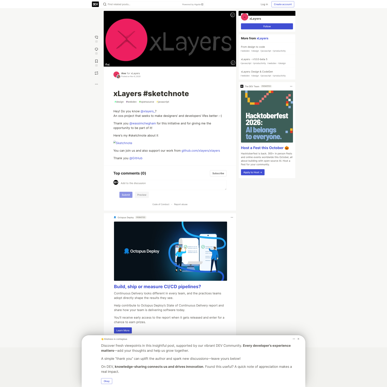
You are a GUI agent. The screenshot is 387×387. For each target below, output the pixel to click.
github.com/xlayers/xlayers (201, 150)
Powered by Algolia (191, 4)
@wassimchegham (142, 123)
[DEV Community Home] (95, 4)
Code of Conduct (160, 204)
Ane (123, 73)
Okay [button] (107, 381)
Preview (141, 194)
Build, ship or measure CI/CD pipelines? (157, 286)
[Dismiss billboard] (298, 338)
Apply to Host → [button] (252, 172)
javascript (162, 101)
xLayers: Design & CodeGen (263, 73)
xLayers (135, 73)
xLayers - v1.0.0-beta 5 (263, 61)
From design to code (263, 48)
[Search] (105, 4)
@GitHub (135, 158)
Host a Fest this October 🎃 (265, 148)
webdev (131, 101)
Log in (264, 4)
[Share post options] (96, 84)
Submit (126, 194)
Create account (283, 4)
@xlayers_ (148, 111)
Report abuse (180, 204)
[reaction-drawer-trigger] (96, 39)
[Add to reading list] (96, 63)
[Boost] (96, 73)
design (119, 101)
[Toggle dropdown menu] (231, 217)
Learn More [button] (122, 330)
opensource (146, 101)
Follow (267, 26)
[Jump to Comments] (96, 51)
